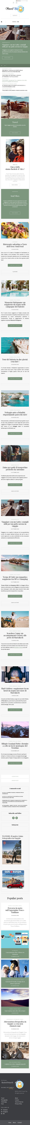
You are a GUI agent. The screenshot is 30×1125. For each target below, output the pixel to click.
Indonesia (6, 68)
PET (9, 42)
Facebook (5, 1109)
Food (2, 1103)
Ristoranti (15, 241)
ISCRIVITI (15, 15)
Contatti (20, 1122)
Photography (5, 83)
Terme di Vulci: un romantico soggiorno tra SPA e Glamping (15, 578)
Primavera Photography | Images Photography (14, 800)
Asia (3, 68)
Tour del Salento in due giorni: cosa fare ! (15, 360)
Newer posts (15, 780)
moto (17, 905)
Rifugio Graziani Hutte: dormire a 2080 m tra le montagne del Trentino (15, 745)
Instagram (5, 1111)
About (16, 1098)
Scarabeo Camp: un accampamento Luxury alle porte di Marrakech (15, 635)
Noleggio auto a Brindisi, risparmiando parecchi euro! (15, 413)
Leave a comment (15, 491)
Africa (10, 686)
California (8, 73)
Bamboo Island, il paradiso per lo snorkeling (14, 806)
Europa (11, 300)
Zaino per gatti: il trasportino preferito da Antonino (15, 468)
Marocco (15, 686)
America (4, 73)
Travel (10, 68)
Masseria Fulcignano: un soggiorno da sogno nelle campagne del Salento (15, 304)
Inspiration (5, 42)
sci (16, 741)
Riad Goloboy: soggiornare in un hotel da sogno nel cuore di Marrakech (15, 690)
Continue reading (15, 265)
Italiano (19, 0)
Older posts (15, 776)
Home (9, 1122)
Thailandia (6, 88)
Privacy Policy (18, 1103)
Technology (11, 83)
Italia (15, 300)
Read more (7, 57)
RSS (4, 1113)
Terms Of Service (19, 1102)
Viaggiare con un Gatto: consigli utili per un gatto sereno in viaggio (15, 524)
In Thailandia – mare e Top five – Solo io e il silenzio (14, 805)
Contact (17, 1100)
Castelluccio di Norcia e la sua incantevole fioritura (12, 797)
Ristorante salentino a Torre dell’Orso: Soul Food (15, 245)
